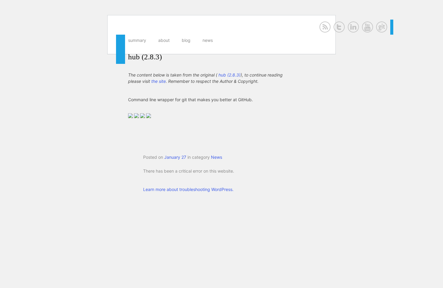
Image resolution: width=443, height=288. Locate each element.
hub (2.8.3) (145, 57)
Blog (186, 40)
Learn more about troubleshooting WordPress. (188, 189)
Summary (137, 40)
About (164, 40)
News (208, 40)
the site (158, 81)
